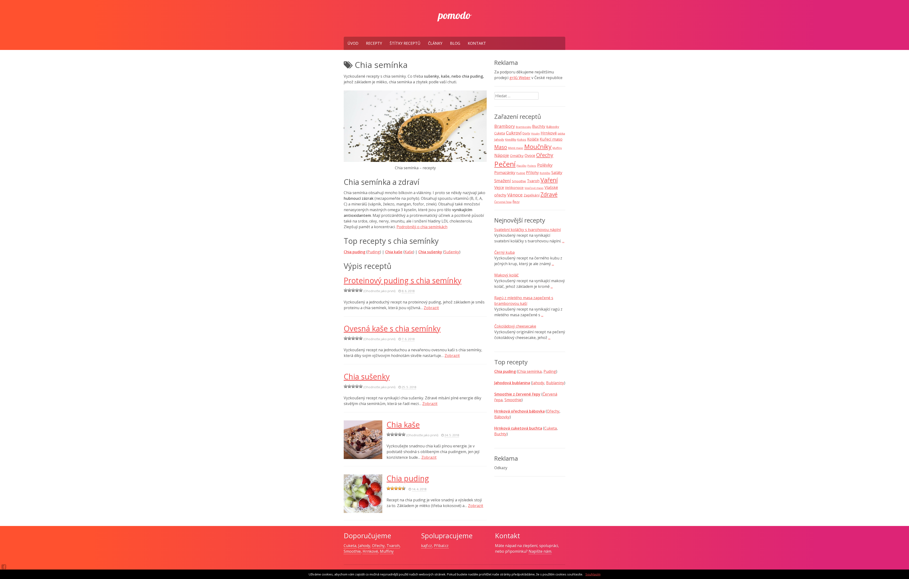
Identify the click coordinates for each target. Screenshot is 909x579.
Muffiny (557, 148)
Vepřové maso (534, 188)
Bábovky (552, 127)
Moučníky (538, 146)
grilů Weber (519, 77)
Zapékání (531, 195)
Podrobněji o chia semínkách (422, 226)
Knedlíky (510, 140)
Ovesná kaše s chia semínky (392, 328)
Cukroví (513, 133)
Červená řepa (503, 202)
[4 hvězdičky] (357, 290)
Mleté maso (515, 148)
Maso (500, 146)
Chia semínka (530, 371)
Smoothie (519, 181)
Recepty (374, 43)
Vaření (549, 180)
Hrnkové (549, 133)
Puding (373, 251)
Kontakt (477, 43)
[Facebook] (3, 567)
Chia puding (354, 251)
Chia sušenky (367, 376)
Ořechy (544, 154)
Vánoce (515, 195)
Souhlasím (593, 574)
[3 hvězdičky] (353, 290)
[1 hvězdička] (346, 290)
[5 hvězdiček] (361, 290)
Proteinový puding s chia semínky (402, 280)
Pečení (505, 164)
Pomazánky (504, 172)
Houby (535, 133)
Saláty (556, 172)
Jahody (499, 139)
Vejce (499, 187)
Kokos (521, 139)
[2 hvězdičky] (349, 290)
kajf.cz (426, 545)
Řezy (516, 202)
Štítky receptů (405, 43)
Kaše (409, 251)
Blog (455, 43)
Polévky (545, 165)
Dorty (526, 133)
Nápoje (501, 155)
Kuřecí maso (551, 139)
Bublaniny (555, 382)
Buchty (538, 126)
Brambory (504, 126)
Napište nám (540, 551)
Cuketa (499, 133)
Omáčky (517, 155)
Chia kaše (403, 424)
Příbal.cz (441, 545)
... (563, 241)
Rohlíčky (545, 173)
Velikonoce (514, 187)
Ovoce (530, 155)
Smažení (502, 180)
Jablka (561, 133)
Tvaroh (533, 180)
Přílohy (532, 172)
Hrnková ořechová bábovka (519, 411)
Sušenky (451, 251)
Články (435, 43)
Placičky (521, 165)
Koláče (533, 139)
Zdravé (548, 194)
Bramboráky (523, 127)
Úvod (353, 43)
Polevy (531, 165)
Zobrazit (431, 307)
